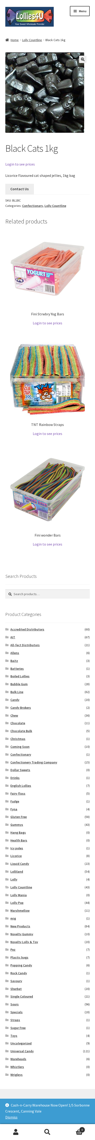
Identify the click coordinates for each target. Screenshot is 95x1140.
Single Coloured (21, 996)
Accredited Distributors (27, 629)
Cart (73, 1128)
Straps (15, 1020)
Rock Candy (18, 973)
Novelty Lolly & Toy (24, 942)
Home (15, 40)
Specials (16, 1012)
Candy (14, 700)
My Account (16, 1132)
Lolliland (16, 871)
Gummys (16, 825)
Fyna (13, 809)
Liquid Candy (19, 864)
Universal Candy (22, 1051)
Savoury (16, 981)
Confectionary (32, 206)
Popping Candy (21, 965)
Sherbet (16, 989)
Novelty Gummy (21, 934)
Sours (14, 1004)
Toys (13, 1036)
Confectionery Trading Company (33, 762)
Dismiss (11, 1117)
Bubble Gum (19, 684)
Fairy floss (17, 793)
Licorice (16, 856)
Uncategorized (21, 1043)
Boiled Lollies (20, 676)
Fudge (14, 801)
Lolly (13, 879)
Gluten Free (18, 817)
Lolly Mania (18, 895)
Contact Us (19, 189)
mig (13, 918)
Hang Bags (18, 832)
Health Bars (18, 840)
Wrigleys (16, 1075)
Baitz (14, 661)
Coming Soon (20, 747)
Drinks (15, 778)
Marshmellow (20, 910)
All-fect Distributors (25, 645)
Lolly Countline (32, 40)
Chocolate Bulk (21, 731)
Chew (14, 715)
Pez (12, 949)
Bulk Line (16, 692)
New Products (20, 926)
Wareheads (18, 1059)
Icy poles (16, 848)
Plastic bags (19, 957)
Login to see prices (20, 164)
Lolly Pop (17, 903)
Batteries (17, 669)
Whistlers (17, 1067)
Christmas (17, 739)
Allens (14, 653)
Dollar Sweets (20, 770)
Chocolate (17, 723)
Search (47, 1132)
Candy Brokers (20, 708)
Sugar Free (18, 1028)
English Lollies (20, 786)
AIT (12, 637)
